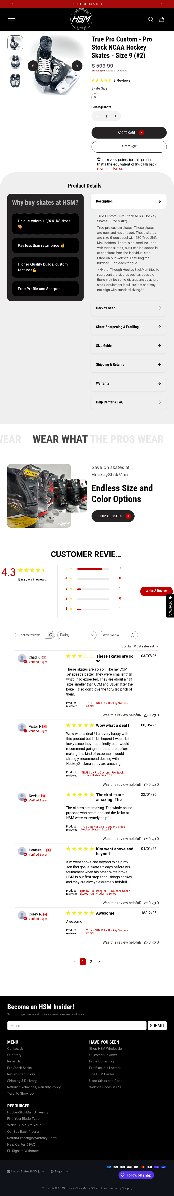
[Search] (151, 19)
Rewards (13, 1061)
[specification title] (45, 224)
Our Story (14, 1055)
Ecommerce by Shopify (116, 1188)
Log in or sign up (110, 169)
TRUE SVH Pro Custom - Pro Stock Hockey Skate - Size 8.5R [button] (102, 774)
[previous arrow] (33, 65)
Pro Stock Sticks (19, 1068)
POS (92, 1188)
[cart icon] (162, 19)
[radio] (95, 97)
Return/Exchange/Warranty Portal (32, 1138)
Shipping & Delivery (22, 1081)
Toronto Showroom (21, 1093)
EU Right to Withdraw (23, 1151)
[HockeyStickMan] (81, 19)
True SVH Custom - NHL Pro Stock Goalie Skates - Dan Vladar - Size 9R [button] (105, 892)
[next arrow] (77, 65)
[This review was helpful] (145, 715)
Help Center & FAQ (21, 1144)
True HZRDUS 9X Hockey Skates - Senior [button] (107, 705)
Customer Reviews (103, 1055)
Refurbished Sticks (21, 1074)
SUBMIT (157, 1025)
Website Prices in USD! (106, 1087)
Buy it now (129, 147)
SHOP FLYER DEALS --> (87, 4)
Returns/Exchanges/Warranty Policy (34, 1087)
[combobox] (77, 635)
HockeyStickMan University (27, 1112)
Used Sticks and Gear (105, 1081)
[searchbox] (31, 635)
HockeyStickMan (76, 1188)
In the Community (102, 1061)
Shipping (97, 70)
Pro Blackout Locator (105, 1068)
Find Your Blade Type (23, 1118)
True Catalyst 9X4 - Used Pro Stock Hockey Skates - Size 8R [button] (103, 828)
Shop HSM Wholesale (105, 1048)
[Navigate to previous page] (74, 961)
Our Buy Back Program (24, 1131)
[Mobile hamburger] (12, 19)
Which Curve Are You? (24, 1125)
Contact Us (15, 1048)
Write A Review (156, 591)
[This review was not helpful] (154, 715)
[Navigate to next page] (99, 961)
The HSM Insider (101, 1074)
